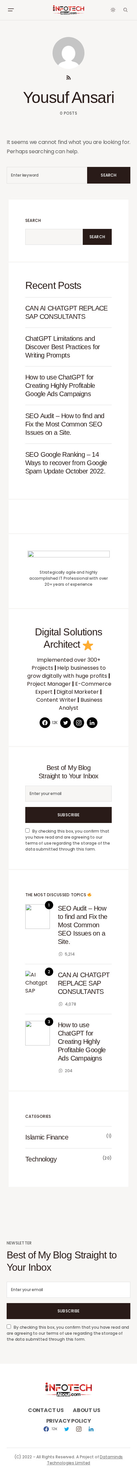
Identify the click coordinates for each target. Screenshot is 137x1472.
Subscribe (68, 815)
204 (68, 1071)
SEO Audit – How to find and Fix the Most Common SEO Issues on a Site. (64, 424)
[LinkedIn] (92, 722)
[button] (11, 10)
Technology (41, 1159)
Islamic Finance (46, 1137)
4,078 (70, 1004)
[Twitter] (65, 722)
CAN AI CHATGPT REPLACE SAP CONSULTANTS (66, 312)
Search (108, 175)
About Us (86, 1410)
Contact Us (46, 1410)
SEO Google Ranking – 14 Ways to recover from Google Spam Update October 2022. (66, 463)
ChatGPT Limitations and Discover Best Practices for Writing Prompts (62, 347)
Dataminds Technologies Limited (85, 1460)
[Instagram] (78, 722)
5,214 (70, 954)
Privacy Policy (68, 1421)
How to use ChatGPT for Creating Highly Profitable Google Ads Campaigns (60, 385)
